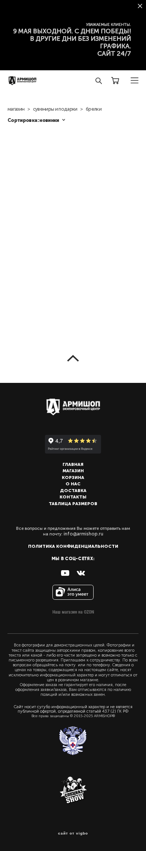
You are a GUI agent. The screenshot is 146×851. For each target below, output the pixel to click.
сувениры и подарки (55, 109)
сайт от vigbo (73, 833)
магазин (15, 109)
